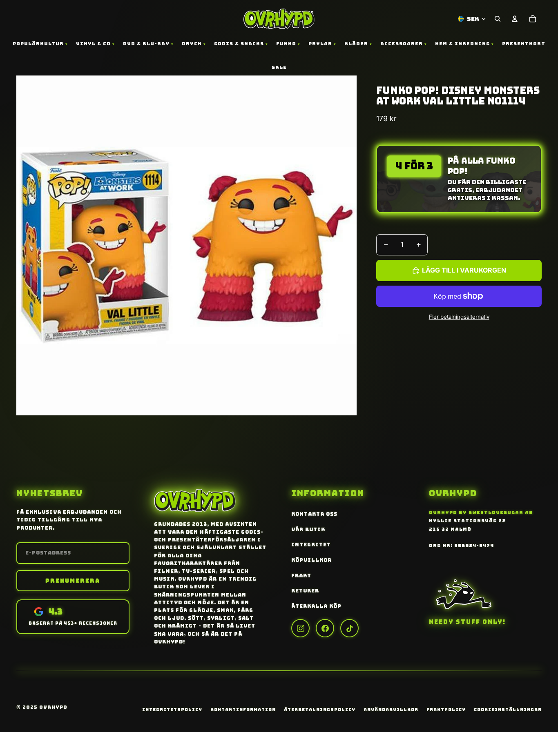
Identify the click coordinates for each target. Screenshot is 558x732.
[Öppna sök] (498, 19)
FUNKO (286, 44)
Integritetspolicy (172, 709)
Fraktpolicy (446, 709)
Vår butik (308, 529)
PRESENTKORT (523, 44)
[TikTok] (349, 628)
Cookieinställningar (508, 709)
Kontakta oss (314, 514)
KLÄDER (356, 44)
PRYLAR (320, 44)
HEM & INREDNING (462, 44)
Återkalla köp (316, 606)
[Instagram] (300, 628)
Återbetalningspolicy (319, 709)
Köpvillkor (311, 560)
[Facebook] (325, 628)
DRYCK (192, 44)
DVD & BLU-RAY (146, 44)
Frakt (301, 575)
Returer (305, 591)
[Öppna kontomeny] (515, 19)
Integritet (311, 544)
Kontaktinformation (243, 709)
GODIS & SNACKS (239, 44)
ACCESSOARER (401, 44)
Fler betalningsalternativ (459, 316)
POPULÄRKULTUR (38, 44)
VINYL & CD (93, 44)
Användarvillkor (391, 709)
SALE (279, 67)
